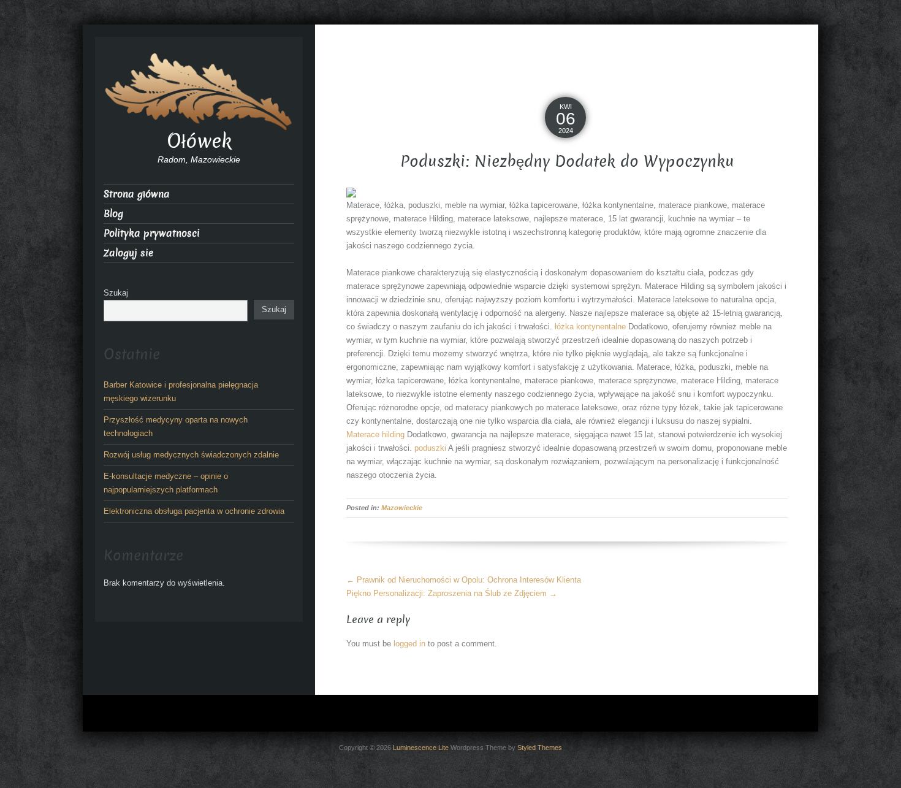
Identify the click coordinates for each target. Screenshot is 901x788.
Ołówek (199, 141)
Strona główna (137, 194)
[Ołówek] (199, 90)
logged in (409, 643)
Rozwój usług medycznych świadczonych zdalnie (191, 454)
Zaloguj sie (128, 253)
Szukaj (116, 292)
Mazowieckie (401, 507)
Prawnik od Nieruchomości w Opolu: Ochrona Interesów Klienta (463, 579)
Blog (113, 213)
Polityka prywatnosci (152, 233)
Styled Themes (539, 747)
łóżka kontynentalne (590, 326)
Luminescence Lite (421, 747)
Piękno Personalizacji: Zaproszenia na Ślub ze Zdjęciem (451, 593)
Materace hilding (375, 434)
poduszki (430, 448)
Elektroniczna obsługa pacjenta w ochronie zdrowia (194, 511)
